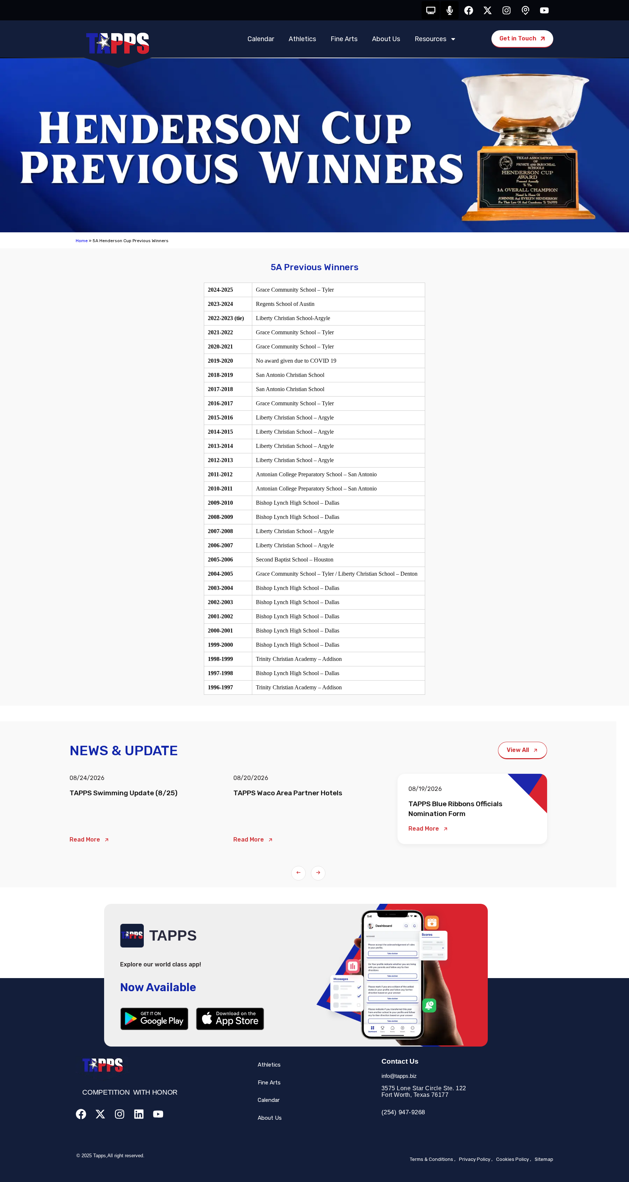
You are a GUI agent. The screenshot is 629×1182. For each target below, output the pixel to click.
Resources (430, 39)
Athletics (302, 39)
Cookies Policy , (513, 1159)
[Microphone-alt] (449, 10)
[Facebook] (468, 10)
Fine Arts (344, 39)
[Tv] (431, 10)
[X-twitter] (487, 10)
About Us (386, 39)
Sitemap (544, 1159)
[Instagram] (506, 10)
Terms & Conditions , (432, 1159)
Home (82, 240)
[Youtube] (544, 10)
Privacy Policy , (475, 1159)
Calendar (261, 39)
